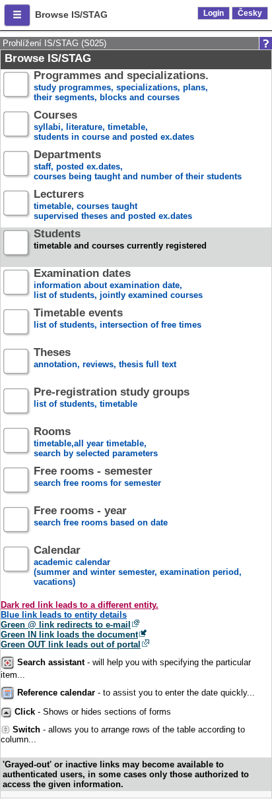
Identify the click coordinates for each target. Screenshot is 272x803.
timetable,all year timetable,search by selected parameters (96, 442)
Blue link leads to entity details (64, 615)
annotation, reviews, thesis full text (105, 358)
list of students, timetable (111, 398)
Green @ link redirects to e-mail (66, 625)
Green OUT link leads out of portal (71, 644)
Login (213, 13)
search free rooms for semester (97, 477)
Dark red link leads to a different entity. (79, 605)
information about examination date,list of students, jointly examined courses (118, 284)
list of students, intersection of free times (117, 319)
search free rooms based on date (101, 516)
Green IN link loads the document (69, 634)
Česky (250, 13)
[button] (17, 15)
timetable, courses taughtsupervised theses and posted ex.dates (113, 205)
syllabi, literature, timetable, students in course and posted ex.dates (114, 126)
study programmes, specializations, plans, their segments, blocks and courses (121, 86)
